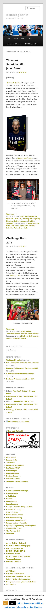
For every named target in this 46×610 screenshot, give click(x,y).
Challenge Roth (14, 275)
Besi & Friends (19, 39)
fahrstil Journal (12, 504)
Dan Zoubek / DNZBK (14, 548)
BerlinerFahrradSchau (15, 573)
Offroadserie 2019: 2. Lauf (23, 401)
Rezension (15, 225)
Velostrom (10, 533)
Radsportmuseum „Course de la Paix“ (21, 582)
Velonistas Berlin (13, 478)
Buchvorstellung (31, 216)
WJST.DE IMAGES (13, 561)
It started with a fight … (15, 509)
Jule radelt (10, 462)
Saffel (8, 338)
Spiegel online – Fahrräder (16, 523)
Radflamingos (11, 470)
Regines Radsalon (13, 476)
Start (8, 39)
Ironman (36, 223)
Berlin (22, 216)
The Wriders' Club (13, 531)
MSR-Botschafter (31, 44)
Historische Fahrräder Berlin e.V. (19, 576)
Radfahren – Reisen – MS (16, 520)
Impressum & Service (14, 44)
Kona (8, 225)
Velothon (9, 223)
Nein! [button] (12, 603)
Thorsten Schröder (13, 83)
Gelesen (18, 219)
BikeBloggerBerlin (13, 396)
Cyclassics (10, 219)
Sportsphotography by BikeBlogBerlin (21, 525)
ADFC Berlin (11, 571)
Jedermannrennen (20, 221)
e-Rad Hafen (11, 496)
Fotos (29, 39)
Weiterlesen (11, 214)
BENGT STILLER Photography (18, 545)
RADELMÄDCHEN (13, 468)
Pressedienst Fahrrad (14, 514)
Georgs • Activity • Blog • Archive (19, 506)
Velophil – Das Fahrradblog (17, 481)
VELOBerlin (11, 584)
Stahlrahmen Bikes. (14, 528)
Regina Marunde (12, 473)
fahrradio (9, 498)
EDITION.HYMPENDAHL (15, 551)
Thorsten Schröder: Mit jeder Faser (15, 64)
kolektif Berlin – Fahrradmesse (18, 579)
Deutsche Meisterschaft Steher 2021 (20, 379)
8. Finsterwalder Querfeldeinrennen (20, 373)
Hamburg (25, 219)
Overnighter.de (12, 512)
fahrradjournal (12, 501)
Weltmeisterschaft (20, 228)
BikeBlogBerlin (17, 14)
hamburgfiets (11, 460)
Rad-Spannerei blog (14, 517)
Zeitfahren (22, 338)
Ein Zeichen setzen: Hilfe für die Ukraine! (22, 362)
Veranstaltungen (33, 333)
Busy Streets (11, 457)
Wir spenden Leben (24, 158)
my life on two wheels (15, 465)
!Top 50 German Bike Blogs (17, 490)
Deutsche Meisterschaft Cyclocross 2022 (22, 368)
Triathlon (31, 221)
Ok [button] (5, 603)
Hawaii (30, 223)
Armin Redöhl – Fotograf (16, 543)
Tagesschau (23, 225)
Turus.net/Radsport (13, 559)
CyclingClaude (12, 493)
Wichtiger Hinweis (13, 360)
